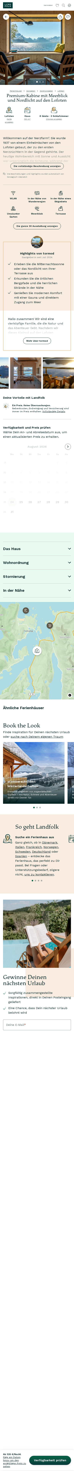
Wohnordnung (16, 562)
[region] (37, 650)
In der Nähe (13, 590)
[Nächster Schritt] (69, 48)
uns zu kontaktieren (39, 874)
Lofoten (60, 91)
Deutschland (41, 851)
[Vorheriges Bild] (5, 48)
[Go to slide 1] (37, 81)
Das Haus (11, 548)
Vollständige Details (53, 411)
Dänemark (49, 842)
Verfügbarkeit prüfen (50, 1460)
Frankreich (34, 847)
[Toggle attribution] (70, 695)
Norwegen (30, 91)
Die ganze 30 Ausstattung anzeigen (37, 226)
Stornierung (14, 576)
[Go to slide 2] (40, 81)
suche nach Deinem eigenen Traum (37, 736)
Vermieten (48, 5)
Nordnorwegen (46, 91)
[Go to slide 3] (43, 81)
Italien (19, 847)
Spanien (21, 856)
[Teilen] (60, 17)
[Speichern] (68, 17)
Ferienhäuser (16, 91)
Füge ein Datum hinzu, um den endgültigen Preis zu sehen (14, 1462)
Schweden (22, 851)
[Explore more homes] (6, 17)
